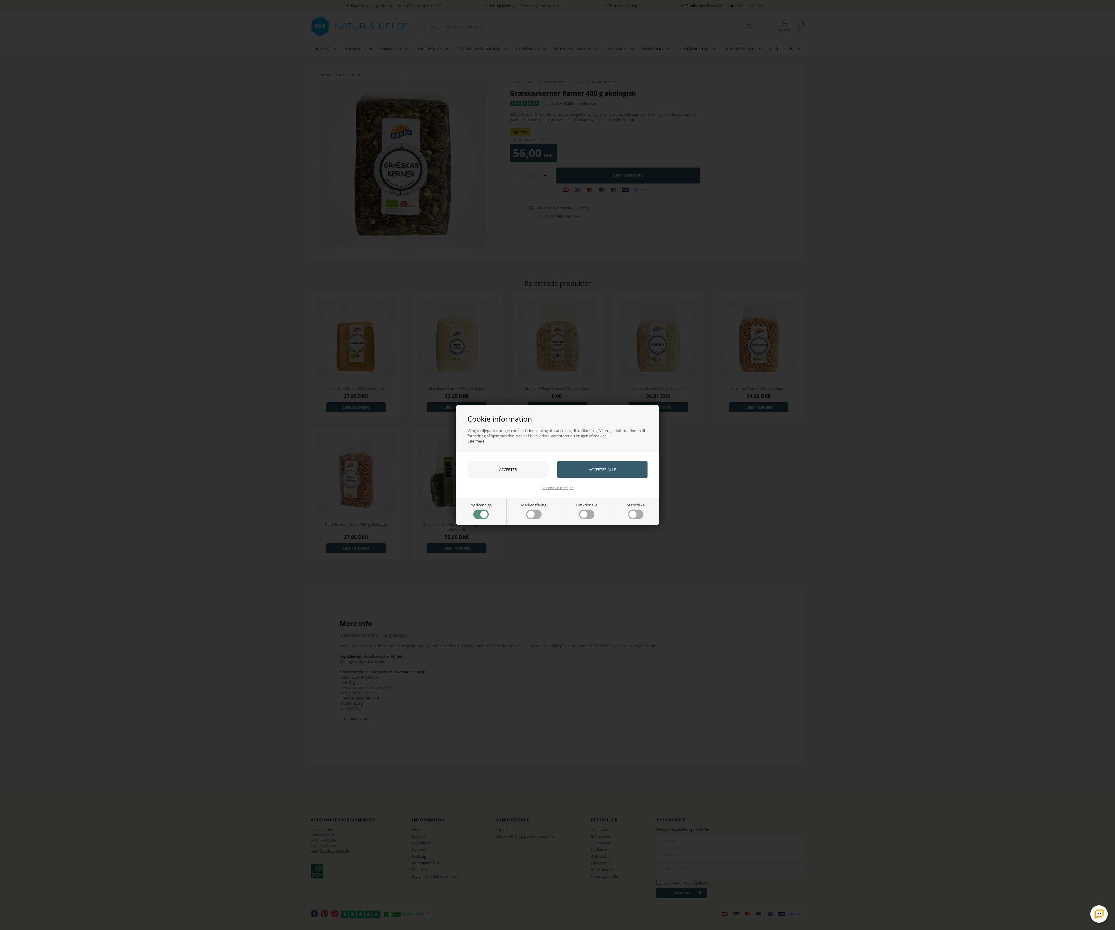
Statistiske (636, 505)
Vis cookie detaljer (557, 487)
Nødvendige (481, 505)
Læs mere (475, 441)
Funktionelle (586, 505)
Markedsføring (533, 505)
